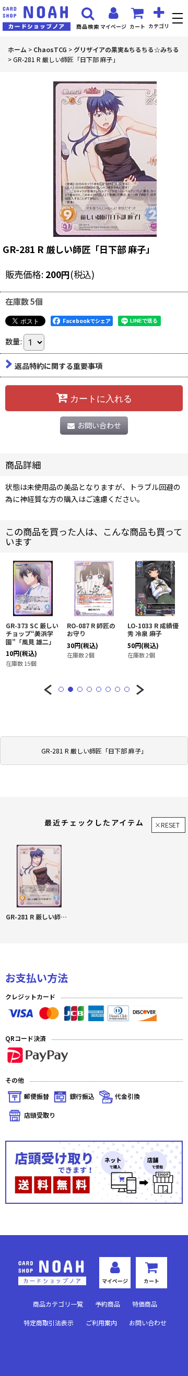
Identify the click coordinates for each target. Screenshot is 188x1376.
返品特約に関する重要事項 (58, 366)
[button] (178, 19)
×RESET (167, 824)
